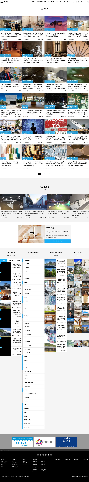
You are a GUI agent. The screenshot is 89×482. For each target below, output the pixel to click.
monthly (18, 260)
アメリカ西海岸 (28, 334)
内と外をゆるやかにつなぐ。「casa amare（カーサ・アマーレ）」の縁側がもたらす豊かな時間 (61, 346)
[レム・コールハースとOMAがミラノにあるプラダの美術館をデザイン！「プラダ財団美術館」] (35, 201)
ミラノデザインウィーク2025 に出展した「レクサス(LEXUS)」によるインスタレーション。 (33, 138)
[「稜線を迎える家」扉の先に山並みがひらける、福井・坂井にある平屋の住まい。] (50, 319)
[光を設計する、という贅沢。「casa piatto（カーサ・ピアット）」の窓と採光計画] (50, 282)
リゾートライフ (28, 345)
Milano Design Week (29, 382)
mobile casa (43, 470)
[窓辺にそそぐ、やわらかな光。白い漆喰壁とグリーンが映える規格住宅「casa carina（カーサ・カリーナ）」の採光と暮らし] (50, 310)
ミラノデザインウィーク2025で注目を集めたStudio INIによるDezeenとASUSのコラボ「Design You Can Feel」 (55, 163)
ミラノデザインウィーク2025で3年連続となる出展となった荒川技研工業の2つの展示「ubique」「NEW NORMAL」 (78, 163)
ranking (44, 188)
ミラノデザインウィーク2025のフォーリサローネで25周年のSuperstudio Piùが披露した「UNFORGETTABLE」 (56, 112)
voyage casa (27, 419)
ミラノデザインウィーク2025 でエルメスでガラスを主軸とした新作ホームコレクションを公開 (11, 163)
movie (25, 364)
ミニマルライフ (28, 349)
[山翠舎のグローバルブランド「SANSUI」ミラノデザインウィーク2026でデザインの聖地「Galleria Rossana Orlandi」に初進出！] (33, 49)
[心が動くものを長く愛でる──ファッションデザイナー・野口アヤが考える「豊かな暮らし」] (50, 338)
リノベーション (28, 286)
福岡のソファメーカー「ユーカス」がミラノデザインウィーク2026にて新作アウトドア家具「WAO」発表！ (33, 35)
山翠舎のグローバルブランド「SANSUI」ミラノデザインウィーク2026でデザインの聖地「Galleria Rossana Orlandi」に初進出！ (33, 60)
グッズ (26, 304)
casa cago (43, 467)
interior (51, 1)
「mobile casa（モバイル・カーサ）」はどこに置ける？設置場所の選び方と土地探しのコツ (16, 350)
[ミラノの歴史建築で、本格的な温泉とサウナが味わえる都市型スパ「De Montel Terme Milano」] (33, 101)
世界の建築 (27, 263)
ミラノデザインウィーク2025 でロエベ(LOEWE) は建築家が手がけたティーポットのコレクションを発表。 (77, 138)
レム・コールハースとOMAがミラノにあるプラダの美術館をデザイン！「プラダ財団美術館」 (35, 213)
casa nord (43, 464)
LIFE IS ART (27, 356)
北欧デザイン (48, 54)
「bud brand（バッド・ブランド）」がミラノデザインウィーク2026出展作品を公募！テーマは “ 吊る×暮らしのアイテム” (55, 138)
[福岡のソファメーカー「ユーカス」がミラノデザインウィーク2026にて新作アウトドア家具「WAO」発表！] (33, 23)
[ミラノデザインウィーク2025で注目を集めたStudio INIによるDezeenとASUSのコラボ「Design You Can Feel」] (55, 152)
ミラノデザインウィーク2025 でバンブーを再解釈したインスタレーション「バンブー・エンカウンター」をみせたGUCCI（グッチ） (78, 112)
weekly (11, 260)
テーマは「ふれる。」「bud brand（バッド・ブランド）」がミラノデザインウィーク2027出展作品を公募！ (11, 35)
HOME (33, 1)
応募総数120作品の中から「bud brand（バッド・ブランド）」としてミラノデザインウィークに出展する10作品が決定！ (55, 86)
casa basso (35, 466)
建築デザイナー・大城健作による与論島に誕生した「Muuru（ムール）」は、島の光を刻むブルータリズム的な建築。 (11, 112)
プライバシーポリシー (19, 476)
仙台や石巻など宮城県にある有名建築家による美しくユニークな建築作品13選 (17, 303)
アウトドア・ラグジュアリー (30, 393)
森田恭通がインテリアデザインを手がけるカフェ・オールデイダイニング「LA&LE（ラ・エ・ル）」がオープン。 (16, 294)
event (25, 367)
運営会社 (12, 476)
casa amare (35, 463)
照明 (25, 308)
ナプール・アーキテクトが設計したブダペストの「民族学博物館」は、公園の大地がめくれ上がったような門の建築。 (17, 322)
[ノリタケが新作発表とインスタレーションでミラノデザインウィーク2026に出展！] (11, 75)
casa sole (43, 461)
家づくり (26, 416)
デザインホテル (28, 289)
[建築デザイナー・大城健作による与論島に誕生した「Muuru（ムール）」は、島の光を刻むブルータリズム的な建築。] (11, 101)
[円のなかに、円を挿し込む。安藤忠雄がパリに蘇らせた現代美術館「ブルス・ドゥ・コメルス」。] (50, 291)
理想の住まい (27, 278)
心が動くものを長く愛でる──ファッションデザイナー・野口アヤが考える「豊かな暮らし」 (61, 337)
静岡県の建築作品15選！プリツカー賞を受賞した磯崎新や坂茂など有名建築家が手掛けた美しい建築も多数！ (17, 340)
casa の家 (50, 228)
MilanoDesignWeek (5, 29)
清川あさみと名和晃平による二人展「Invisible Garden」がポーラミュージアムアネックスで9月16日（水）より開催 (61, 299)
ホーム (3, 476)
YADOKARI (27, 397)
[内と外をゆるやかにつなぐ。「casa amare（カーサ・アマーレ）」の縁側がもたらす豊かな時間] (50, 347)
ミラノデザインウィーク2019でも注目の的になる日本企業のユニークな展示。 (58, 212)
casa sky (34, 467)
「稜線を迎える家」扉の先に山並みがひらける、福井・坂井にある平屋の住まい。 (61, 318)
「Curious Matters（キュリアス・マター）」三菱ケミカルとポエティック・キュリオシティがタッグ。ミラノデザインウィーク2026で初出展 (78, 86)
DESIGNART (27, 386)
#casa (80, 476)
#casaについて (7, 476)
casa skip (43, 466)
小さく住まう (27, 352)
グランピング (27, 341)
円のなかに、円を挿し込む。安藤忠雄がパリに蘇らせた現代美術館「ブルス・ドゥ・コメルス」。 (61, 290)
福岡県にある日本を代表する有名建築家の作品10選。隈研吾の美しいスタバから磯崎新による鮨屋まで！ (17, 265)
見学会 (26, 375)
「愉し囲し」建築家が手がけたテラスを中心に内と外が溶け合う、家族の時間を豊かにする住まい (17, 284)
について (57, 241)
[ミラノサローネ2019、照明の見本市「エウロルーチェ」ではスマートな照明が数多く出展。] (11, 201)
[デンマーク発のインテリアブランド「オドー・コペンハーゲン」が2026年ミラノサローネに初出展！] (55, 49)
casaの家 (35, 459)
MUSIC (25, 360)
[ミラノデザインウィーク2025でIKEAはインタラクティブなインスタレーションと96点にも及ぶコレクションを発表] (11, 126)
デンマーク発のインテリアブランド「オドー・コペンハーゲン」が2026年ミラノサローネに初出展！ (55, 60)
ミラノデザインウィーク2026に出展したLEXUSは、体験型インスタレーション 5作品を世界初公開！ (56, 35)
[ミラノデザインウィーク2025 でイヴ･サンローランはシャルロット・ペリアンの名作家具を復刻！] (33, 152)
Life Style (59, 1)
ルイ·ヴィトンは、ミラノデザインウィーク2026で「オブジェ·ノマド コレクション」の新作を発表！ (11, 60)
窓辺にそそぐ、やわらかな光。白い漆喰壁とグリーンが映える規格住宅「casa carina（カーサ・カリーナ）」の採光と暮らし (61, 309)
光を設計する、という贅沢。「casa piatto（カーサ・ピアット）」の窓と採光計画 (61, 281)
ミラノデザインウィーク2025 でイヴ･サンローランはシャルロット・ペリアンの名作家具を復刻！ (33, 163)
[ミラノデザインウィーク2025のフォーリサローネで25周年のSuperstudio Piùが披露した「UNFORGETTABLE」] (55, 101)
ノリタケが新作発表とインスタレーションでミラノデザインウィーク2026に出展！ (11, 86)
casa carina (43, 463)
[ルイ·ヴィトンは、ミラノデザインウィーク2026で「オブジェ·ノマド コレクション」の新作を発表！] (11, 49)
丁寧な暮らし (27, 326)
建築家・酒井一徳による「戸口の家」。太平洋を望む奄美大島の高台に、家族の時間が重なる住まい (17, 331)
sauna (24, 106)
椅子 (25, 312)
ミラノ (45, 9)
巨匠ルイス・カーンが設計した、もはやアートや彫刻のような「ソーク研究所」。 (17, 275)
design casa (27, 423)
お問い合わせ (26, 476)
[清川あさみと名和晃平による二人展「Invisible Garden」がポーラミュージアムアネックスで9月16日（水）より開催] (50, 300)
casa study (27, 427)
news (25, 412)
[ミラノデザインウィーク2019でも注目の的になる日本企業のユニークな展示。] (58, 201)
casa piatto (35, 469)
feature (67, 1)
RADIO (26, 401)
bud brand (26, 404)
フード (26, 319)
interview (26, 408)
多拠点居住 (27, 323)
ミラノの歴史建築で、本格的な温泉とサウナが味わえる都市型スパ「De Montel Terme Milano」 (33, 112)
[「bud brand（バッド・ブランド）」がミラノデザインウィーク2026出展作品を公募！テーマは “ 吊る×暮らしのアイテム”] (55, 126)
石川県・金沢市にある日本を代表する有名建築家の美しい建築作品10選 (17, 312)
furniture (26, 301)
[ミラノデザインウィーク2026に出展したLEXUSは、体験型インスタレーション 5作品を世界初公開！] (55, 23)
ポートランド (27, 330)
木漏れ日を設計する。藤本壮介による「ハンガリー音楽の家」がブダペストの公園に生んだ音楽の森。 (61, 271)
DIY (25, 337)
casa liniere (35, 464)
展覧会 (26, 378)
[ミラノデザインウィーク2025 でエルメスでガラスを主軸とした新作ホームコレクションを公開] (11, 152)
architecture (41, 1)
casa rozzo (43, 469)
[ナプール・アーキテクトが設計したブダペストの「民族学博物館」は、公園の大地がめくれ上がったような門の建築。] (50, 263)
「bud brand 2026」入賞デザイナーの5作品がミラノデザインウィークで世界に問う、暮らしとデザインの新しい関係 (78, 35)
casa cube (35, 461)
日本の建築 (3, 106)
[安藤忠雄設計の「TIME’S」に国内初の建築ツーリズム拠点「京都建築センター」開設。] (50, 328)
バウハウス (27, 274)
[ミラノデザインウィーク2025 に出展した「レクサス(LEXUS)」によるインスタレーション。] (33, 126)
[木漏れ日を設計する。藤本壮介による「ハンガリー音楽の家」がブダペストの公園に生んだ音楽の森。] (50, 272)
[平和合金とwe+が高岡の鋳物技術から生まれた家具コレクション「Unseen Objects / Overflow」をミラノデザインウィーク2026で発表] (33, 75)
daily (4, 260)
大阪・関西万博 (71, 54)
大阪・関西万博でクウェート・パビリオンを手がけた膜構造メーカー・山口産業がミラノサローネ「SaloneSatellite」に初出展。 (78, 60)
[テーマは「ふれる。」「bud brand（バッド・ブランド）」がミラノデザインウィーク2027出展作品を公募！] (11, 23)
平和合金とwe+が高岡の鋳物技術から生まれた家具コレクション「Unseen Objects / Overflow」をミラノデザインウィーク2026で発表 (33, 86)
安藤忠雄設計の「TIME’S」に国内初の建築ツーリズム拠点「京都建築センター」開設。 (61, 327)
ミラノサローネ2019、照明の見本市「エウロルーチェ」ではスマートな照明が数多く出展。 (11, 213)
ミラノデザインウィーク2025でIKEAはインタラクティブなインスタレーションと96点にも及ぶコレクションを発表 (11, 138)
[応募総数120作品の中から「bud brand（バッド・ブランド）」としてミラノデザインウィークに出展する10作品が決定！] (55, 75)
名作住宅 (26, 271)
